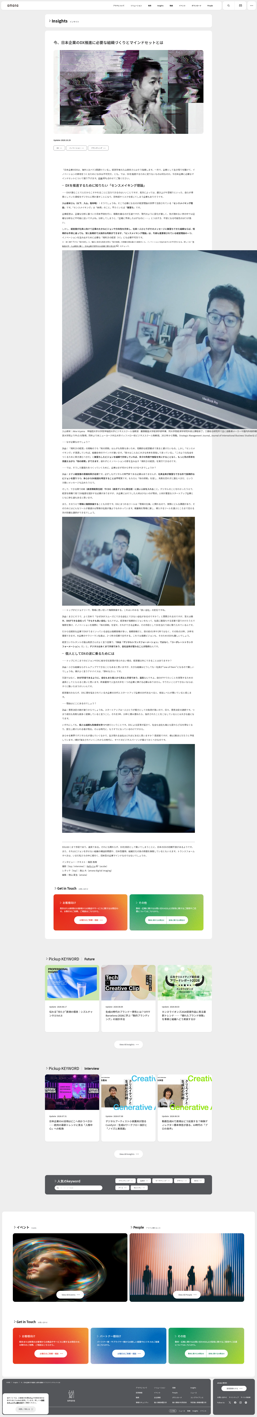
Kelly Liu (91, 866)
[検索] (229, 5)
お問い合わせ (222, 1397)
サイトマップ (234, 1397)
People (210, 5)
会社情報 (157, 1397)
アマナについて (118, 5)
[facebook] (235, 1402)
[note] (246, 1402)
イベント (182, 5)
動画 (171, 5)
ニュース (193, 1392)
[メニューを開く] (251, 5)
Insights (160, 5)
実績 (149, 5)
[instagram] (240, 1402)
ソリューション (136, 5)
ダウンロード (196, 5)
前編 (100, 178)
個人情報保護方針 (160, 1402)
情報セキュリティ (142, 1402)
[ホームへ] (12, 6)
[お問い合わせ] (240, 5)
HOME (8, 1382)
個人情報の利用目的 (179, 1402)
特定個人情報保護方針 (198, 1402)
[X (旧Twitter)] (230, 1402)
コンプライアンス (196, 1397)
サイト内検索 (245, 1397)
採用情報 (139, 1392)
